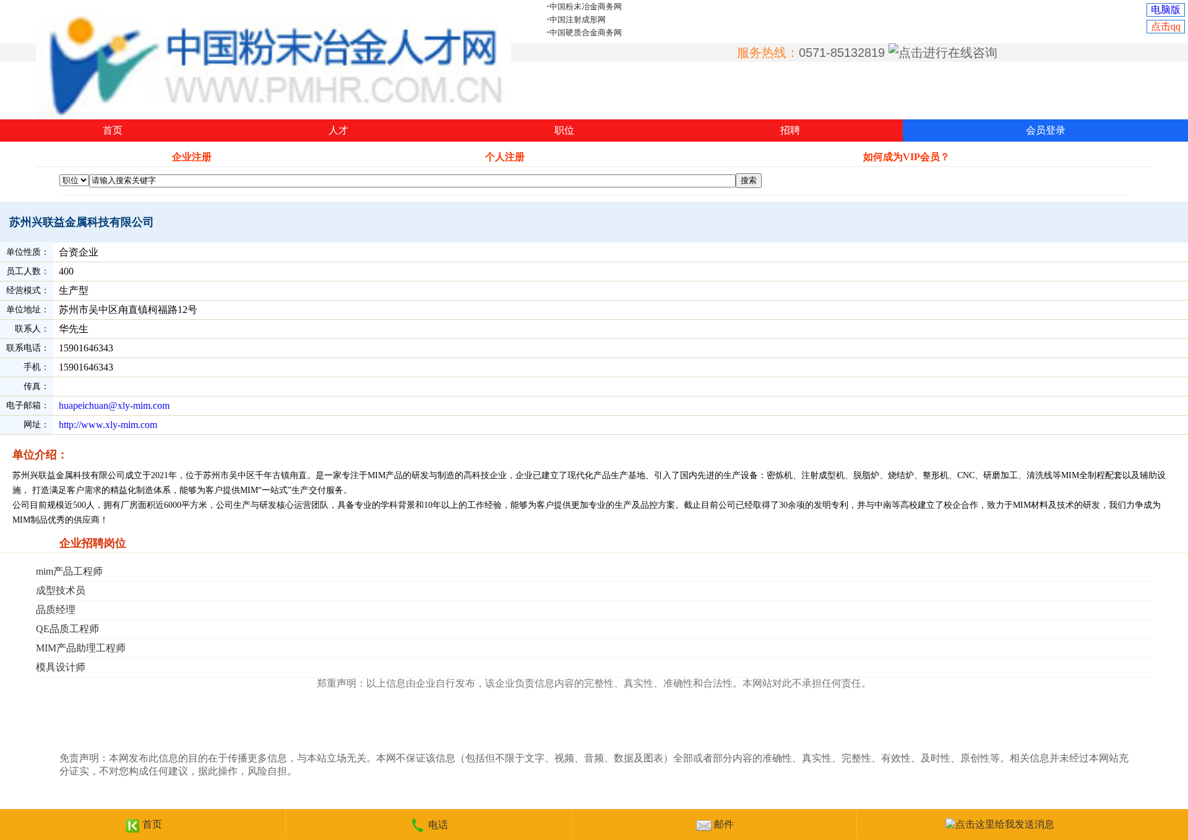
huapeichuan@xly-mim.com (114, 405)
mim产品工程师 (69, 571)
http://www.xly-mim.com (108, 424)
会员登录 (1045, 130)
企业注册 (192, 157)
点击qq (1166, 26)
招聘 (790, 130)
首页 (113, 130)
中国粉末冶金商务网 (585, 6)
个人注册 (505, 157)
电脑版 (1166, 9)
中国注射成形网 (577, 19)
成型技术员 (60, 590)
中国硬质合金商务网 (585, 32)
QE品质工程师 (67, 629)
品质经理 (55, 609)
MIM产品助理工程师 (81, 648)
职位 (564, 130)
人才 (338, 130)
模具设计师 (60, 667)
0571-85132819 (842, 52)
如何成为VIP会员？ (906, 157)
